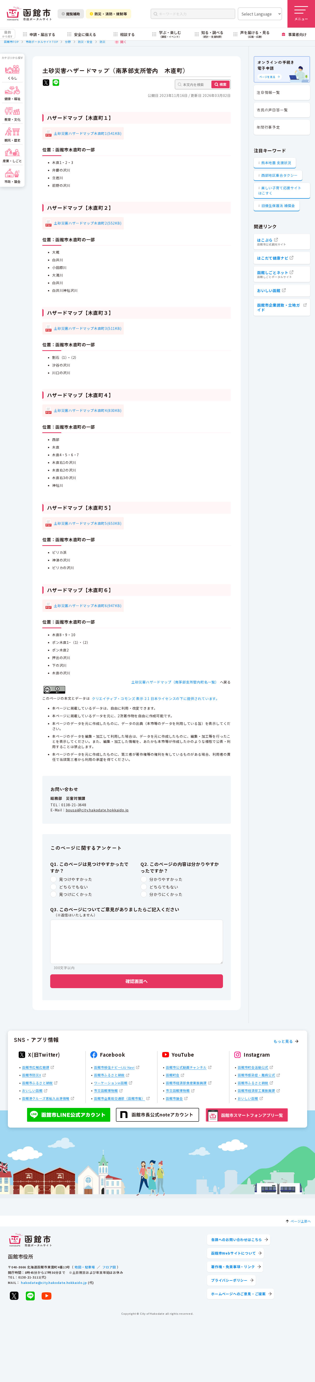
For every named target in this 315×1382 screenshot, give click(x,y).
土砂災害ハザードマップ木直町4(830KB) (88, 410)
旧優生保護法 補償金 (278, 205)
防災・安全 (85, 42)
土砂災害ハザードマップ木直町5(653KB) (88, 523)
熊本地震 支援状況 (276, 162)
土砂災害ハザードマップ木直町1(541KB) (88, 133)
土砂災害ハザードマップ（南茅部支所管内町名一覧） (175, 682)
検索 (223, 84)
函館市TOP (11, 42)
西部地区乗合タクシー (279, 175)
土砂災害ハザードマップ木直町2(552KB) (88, 223)
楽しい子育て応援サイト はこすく (279, 190)
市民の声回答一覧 (272, 109)
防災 (103, 42)
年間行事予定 (268, 127)
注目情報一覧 (268, 92)
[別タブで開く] (46, 83)
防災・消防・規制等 (110, 13)
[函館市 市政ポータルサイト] (29, 14)
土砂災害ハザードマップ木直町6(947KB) (88, 605)
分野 (68, 42)
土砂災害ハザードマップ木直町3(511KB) (88, 328)
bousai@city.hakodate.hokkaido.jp (97, 809)
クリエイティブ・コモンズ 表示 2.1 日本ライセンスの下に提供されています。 (156, 698)
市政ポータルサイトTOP (42, 42)
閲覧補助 (73, 13)
